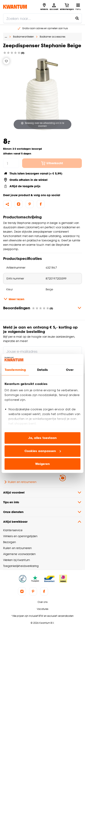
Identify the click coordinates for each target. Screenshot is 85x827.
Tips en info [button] (11, 502)
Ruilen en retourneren (22, 482)
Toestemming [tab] (15, 370)
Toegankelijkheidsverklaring (21, 566)
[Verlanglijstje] (6, 61)
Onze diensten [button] (13, 512)
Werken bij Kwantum (16, 560)
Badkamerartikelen (23, 36)
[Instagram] (19, 204)
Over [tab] (70, 370)
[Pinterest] (30, 204)
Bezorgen (9, 542)
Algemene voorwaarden (19, 554)
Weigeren (42, 464)
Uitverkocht (54, 163)
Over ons (42, 601)
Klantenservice (13, 530)
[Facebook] (41, 204)
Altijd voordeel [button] (14, 492)
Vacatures (42, 608)
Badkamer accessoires (52, 36)
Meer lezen (16, 299)
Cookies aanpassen (40, 451)
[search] (42, 18)
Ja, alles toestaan (42, 438)
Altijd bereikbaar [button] (15, 521)
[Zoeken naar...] (77, 18)
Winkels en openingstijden (20, 536)
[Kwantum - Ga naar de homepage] (15, 7)
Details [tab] (42, 370)
